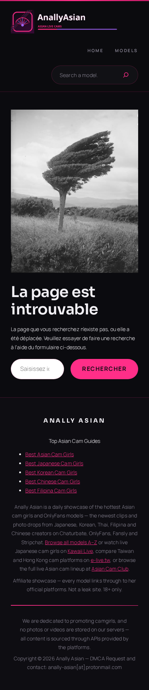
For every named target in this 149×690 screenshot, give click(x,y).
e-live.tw (100, 559)
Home (95, 50)
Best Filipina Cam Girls (51, 490)
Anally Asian (74, 420)
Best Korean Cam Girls (51, 472)
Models (126, 50)
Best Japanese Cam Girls (54, 463)
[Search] (125, 74)
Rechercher (104, 369)
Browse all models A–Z (71, 542)
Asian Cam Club (109, 568)
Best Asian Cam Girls (49, 454)
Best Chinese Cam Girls (52, 481)
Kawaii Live (80, 550)
